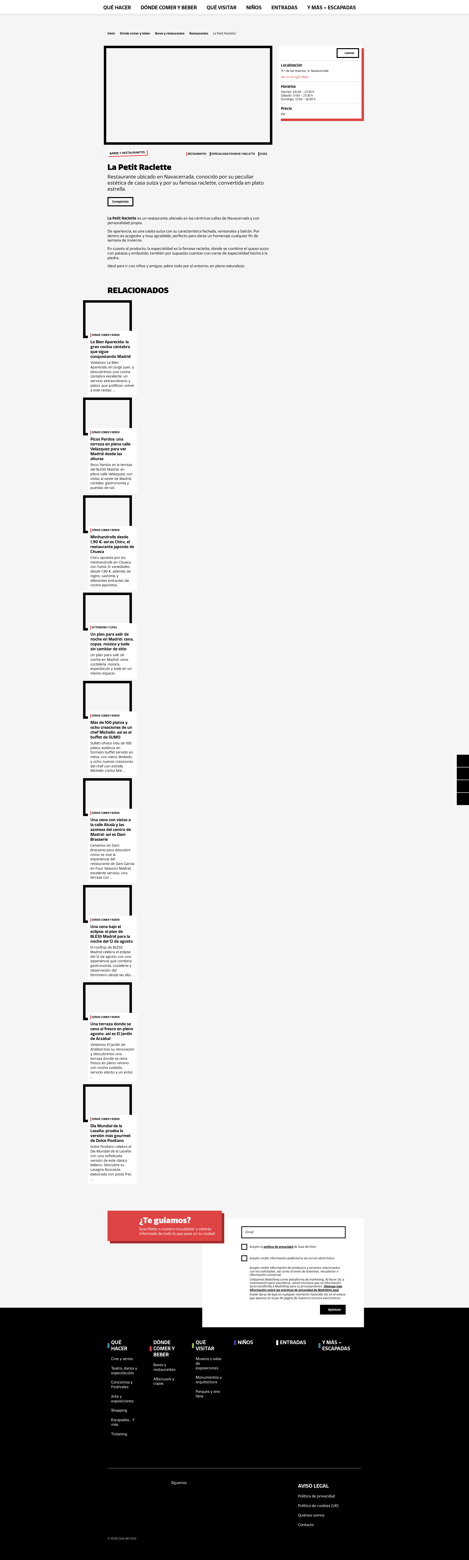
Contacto (306, 1525)
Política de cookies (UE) (318, 1506)
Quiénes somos (311, 1515)
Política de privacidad (316, 1496)
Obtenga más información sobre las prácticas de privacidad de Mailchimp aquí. (296, 1288)
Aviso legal (313, 1486)
